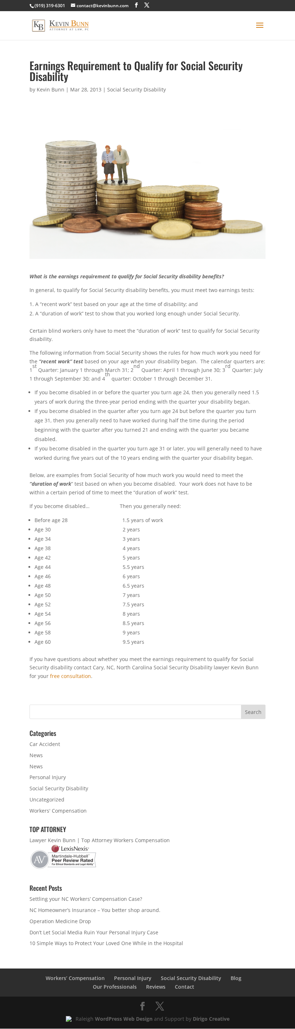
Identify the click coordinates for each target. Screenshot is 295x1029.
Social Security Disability (136, 89)
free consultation (70, 676)
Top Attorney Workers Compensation (125, 840)
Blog (236, 978)
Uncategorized (47, 799)
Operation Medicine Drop (60, 921)
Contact (184, 986)
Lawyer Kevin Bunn (53, 840)
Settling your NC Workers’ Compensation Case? (86, 898)
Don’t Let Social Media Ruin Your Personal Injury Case (94, 932)
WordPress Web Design (124, 1018)
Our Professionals (115, 986)
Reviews (155, 986)
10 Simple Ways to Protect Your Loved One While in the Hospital (106, 943)
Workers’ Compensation (75, 978)
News (36, 755)
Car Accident (45, 744)
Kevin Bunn (50, 89)
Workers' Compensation (58, 810)
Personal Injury (48, 777)
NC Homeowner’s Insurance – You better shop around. (95, 910)
